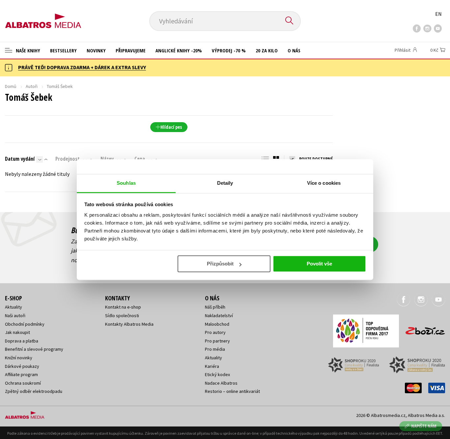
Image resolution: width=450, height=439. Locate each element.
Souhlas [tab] (126, 183)
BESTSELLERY (63, 50)
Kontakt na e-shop (123, 307)
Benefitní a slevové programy (34, 349)
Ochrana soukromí (23, 383)
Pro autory (215, 332)
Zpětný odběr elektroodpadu (33, 391)
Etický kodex (217, 374)
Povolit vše (319, 263)
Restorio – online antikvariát (232, 391)
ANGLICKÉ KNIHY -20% (178, 50)
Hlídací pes (171, 127)
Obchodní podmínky (24, 324)
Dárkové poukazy (22, 366)
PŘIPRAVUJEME (131, 50)
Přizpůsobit (220, 263)
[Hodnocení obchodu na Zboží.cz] (422, 328)
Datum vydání (20, 158)
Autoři (32, 86)
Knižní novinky (18, 358)
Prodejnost (67, 158)
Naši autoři (15, 315)
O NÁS (294, 50)
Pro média (215, 349)
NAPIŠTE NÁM (423, 426)
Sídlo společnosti (122, 315)
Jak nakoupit (17, 332)
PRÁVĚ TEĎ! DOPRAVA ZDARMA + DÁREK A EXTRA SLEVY (82, 67)
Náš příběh (215, 307)
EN (438, 14)
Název (107, 158)
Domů (10, 86)
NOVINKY (96, 50)
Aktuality (13, 307)
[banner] (43, 15)
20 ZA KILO (267, 50)
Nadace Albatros (221, 383)
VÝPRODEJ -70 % (229, 50)
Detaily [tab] (225, 183)
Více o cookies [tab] (324, 183)
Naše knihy (27, 50)
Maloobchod (217, 324)
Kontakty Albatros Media (129, 324)
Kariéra (212, 366)
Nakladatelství (219, 315)
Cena (139, 158)
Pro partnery (217, 341)
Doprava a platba (21, 341)
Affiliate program (21, 374)
